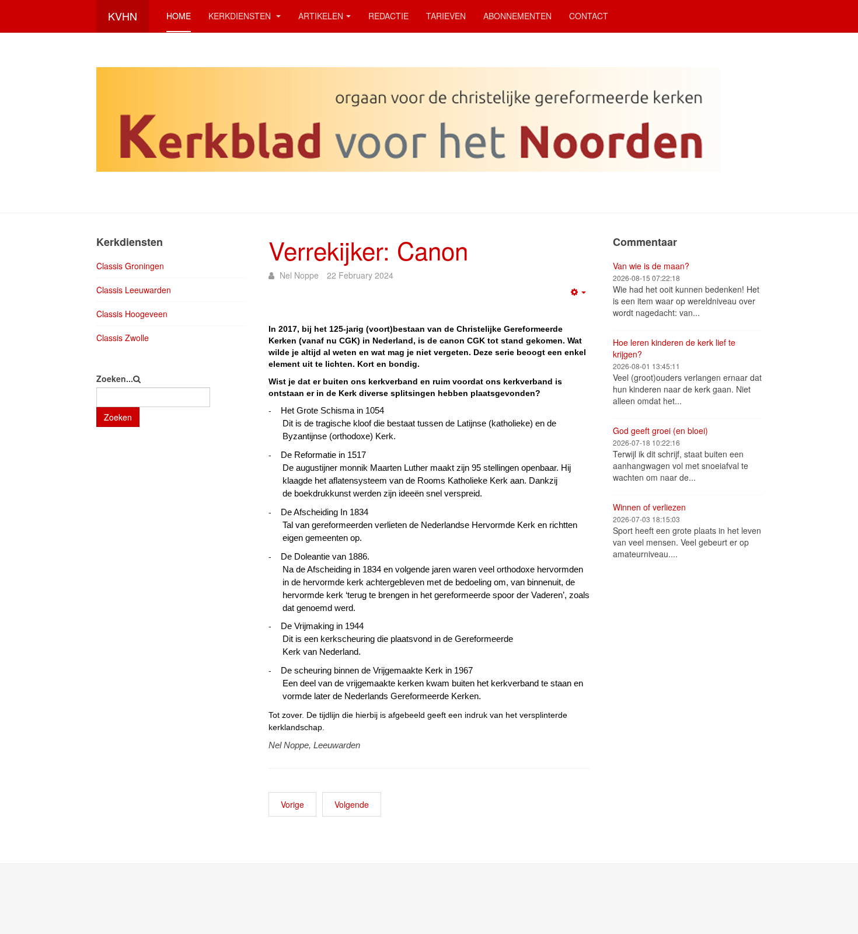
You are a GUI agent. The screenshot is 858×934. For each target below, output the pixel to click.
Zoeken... (114, 378)
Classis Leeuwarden (133, 290)
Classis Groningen (130, 266)
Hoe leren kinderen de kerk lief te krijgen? (674, 348)
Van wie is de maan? (651, 266)
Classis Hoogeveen (132, 314)
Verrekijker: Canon (368, 250)
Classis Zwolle (122, 337)
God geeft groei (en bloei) (660, 430)
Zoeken (118, 417)
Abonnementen (517, 16)
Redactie (388, 16)
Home (178, 16)
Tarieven (446, 16)
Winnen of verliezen (649, 507)
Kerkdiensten (240, 16)
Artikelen (320, 16)
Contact (588, 16)
